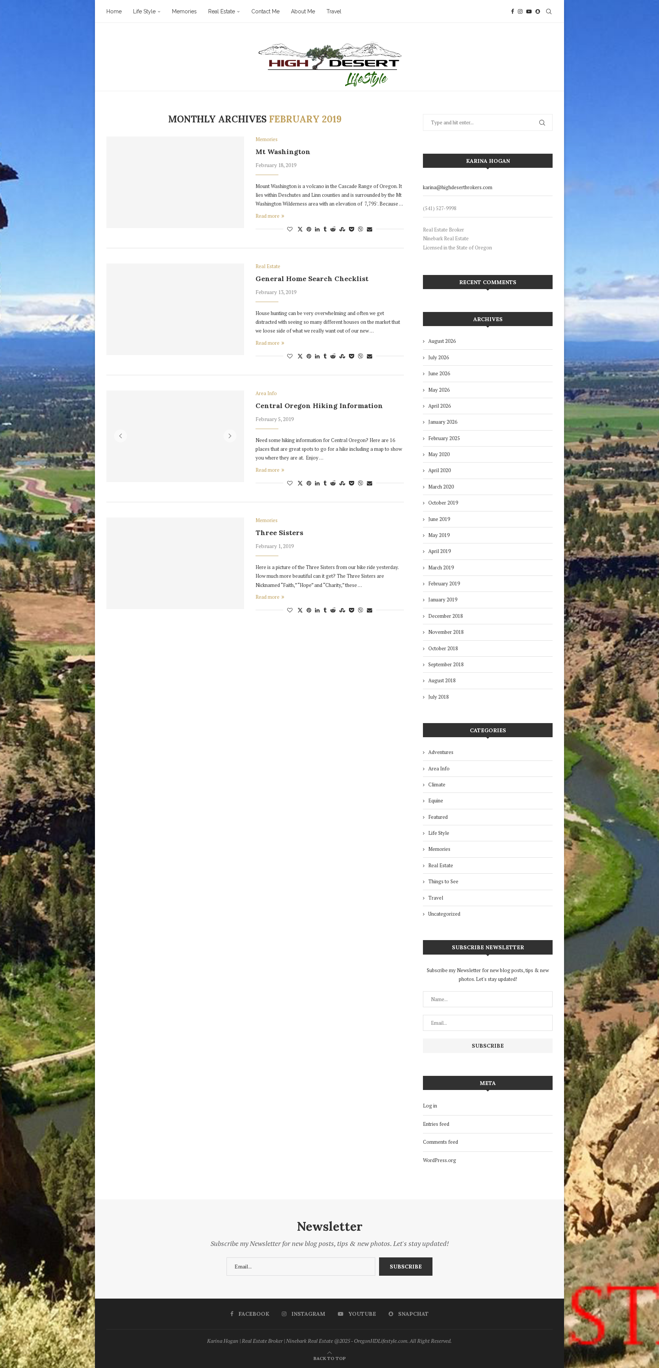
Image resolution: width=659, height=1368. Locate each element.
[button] (120, 435)
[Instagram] (520, 11)
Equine (435, 800)
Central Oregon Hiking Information (319, 405)
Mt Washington (283, 151)
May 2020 (439, 454)
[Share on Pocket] (351, 229)
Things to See (443, 881)
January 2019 (442, 599)
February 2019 (444, 583)
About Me (303, 11)
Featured (438, 816)
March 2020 (441, 486)
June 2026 (439, 373)
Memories (184, 11)
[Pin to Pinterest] (309, 229)
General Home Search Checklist (312, 278)
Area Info (439, 768)
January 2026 (442, 421)
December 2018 (445, 615)
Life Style (144, 11)
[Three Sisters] (175, 563)
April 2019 (439, 551)
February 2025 (444, 438)
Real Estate (221, 11)
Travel (333, 11)
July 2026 (438, 357)
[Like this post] (290, 229)
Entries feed (436, 1123)
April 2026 (439, 405)
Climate (436, 784)
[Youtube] (529, 11)
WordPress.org (439, 1160)
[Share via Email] (369, 229)
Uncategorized (444, 913)
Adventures (440, 752)
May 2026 (439, 389)
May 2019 (439, 535)
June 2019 (439, 519)
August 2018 (442, 680)
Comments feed (440, 1141)
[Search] (549, 11)
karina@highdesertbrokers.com (457, 187)
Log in (430, 1105)
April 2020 (439, 470)
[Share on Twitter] (300, 229)
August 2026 (442, 341)
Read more (268, 215)
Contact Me (265, 11)
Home (114, 11)
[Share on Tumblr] (324, 229)
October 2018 (443, 648)
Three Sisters (279, 532)
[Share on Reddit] (333, 229)
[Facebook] (512, 11)
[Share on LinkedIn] (317, 229)
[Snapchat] (537, 11)
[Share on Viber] (360, 229)
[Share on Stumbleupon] (342, 229)
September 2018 (446, 664)
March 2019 (441, 567)
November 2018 (446, 632)
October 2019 (443, 502)
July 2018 (438, 696)
